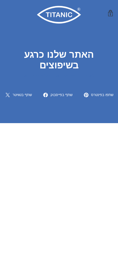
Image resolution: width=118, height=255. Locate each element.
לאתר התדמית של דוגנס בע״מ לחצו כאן (59, 76)
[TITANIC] (59, 13)
